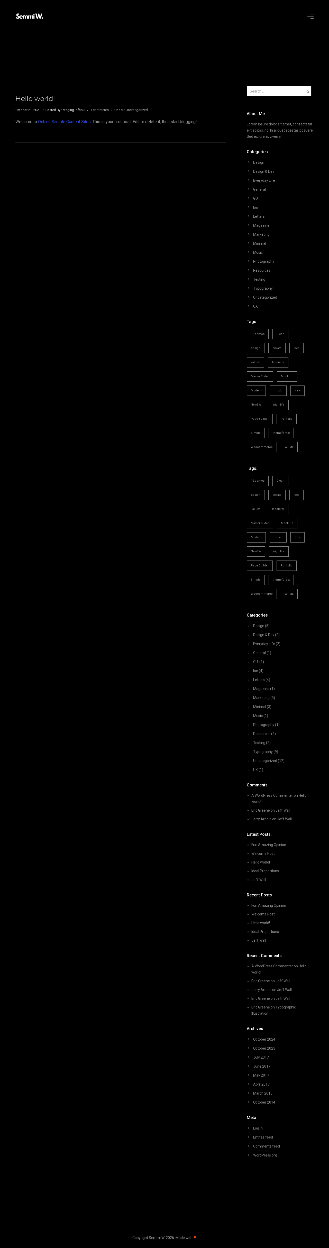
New (297, 390)
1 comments (99, 110)
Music (258, 252)
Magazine (261, 225)
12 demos (257, 334)
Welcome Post (263, 853)
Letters (259, 216)
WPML (289, 447)
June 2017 (261, 1066)
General (259, 189)
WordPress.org (265, 1155)
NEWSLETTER (216, 29)
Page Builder (260, 418)
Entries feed (263, 1137)
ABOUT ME (150, 29)
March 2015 (262, 1093)
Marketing (261, 234)
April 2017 (261, 1084)
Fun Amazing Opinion (268, 845)
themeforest (281, 433)
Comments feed (266, 1146)
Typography (263, 288)
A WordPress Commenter (272, 795)
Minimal (259, 243)
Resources (261, 270)
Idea (296, 348)
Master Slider (260, 376)
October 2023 (264, 1048)
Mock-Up (287, 376)
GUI (256, 198)
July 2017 (261, 1057)
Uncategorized (137, 110)
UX (255, 306)
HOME (36, 29)
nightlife (279, 404)
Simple (256, 433)
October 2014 (264, 1102)
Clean (280, 334)
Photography (263, 261)
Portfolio (287, 418)
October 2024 (264, 1039)
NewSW (256, 404)
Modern (256, 390)
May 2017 (261, 1075)
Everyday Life (264, 180)
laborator (278, 362)
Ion (255, 207)
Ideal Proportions (265, 871)
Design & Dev (263, 171)
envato (276, 348)
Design (258, 162)
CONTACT (279, 29)
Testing (259, 279)
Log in (258, 1128)
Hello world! (35, 99)
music (278, 390)
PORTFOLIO (88, 29)
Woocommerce (262, 447)
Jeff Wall (283, 810)
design (255, 348)
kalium (255, 362)
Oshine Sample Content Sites (64, 121)
